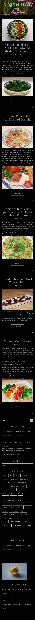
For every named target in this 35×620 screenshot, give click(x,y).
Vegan (26, 521)
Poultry (19, 507)
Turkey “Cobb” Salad (17, 341)
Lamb (20, 497)
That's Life (25, 518)
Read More (17, 101)
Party (5, 507)
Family (23, 486)
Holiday (21, 493)
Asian (4, 475)
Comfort (14, 479)
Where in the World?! (8, 439)
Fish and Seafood (9, 489)
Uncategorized (16, 521)
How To (5, 497)
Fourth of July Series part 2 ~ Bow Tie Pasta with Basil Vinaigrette (17, 212)
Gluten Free (22, 489)
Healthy (12, 493)
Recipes (23, 511)
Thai (17, 518)
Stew (11, 518)
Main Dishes (7, 504)
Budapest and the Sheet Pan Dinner (12, 435)
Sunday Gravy (17, 150)
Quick (5, 511)
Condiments (24, 479)
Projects (28, 507)
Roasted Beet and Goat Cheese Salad (17, 280)
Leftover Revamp (8, 500)
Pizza (12, 507)
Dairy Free (6, 482)
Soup (4, 518)
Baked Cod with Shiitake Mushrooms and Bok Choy (16, 431)
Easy (4, 486)
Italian (13, 497)
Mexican (16, 504)
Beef (11, 475)
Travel (5, 521)
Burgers (25, 475)
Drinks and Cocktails (20, 482)
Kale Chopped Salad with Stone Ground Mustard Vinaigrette (17, 48)
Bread (17, 475)
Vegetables (6, 525)
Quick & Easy (14, 511)
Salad (5, 514)
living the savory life (17, 6)
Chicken (5, 479)
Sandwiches (14, 514)
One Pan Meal (26, 504)
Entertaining (13, 486)
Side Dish (24, 514)
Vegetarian (17, 525)
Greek (5, 493)
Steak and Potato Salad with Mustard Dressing (17, 117)
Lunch (19, 500)
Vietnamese (28, 525)
